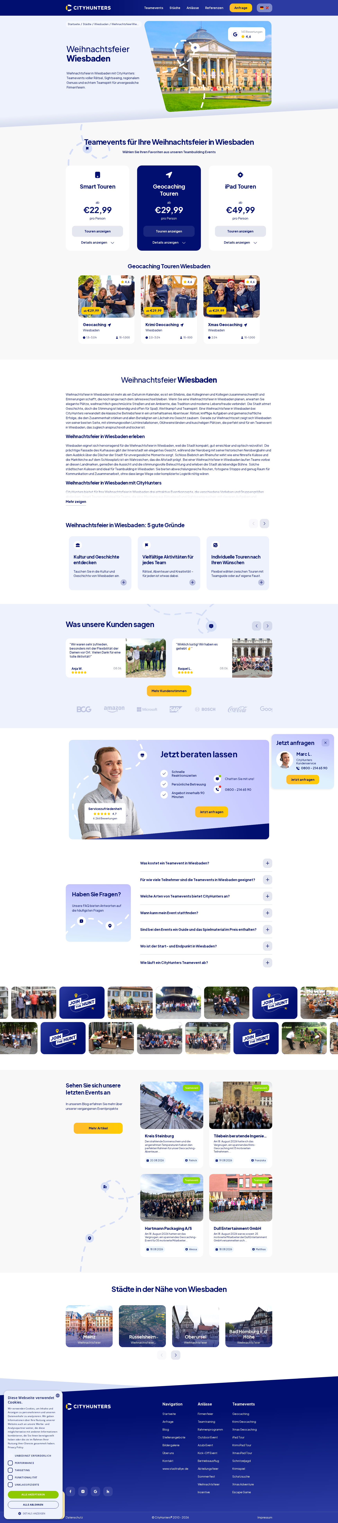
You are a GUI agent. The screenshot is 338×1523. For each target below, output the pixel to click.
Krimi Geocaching (244, 1421)
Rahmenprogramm (210, 1429)
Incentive (204, 1492)
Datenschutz (74, 1517)
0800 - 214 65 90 (238, 789)
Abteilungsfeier (208, 1468)
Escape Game (241, 1492)
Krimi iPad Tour (241, 1445)
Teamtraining (206, 1421)
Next (264, 523)
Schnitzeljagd (241, 1460)
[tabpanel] (100, 563)
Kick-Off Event (207, 1453)
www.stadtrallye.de (175, 1468)
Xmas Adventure (243, 1484)
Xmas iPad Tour (242, 1453)
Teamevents (153, 8)
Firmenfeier (205, 1413)
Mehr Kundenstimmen (169, 691)
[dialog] (33, 1455)
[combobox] (58, 1395)
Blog (166, 1429)
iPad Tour (238, 1437)
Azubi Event (205, 1445)
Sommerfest (206, 1476)
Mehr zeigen (76, 501)
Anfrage (168, 1421)
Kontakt (168, 1460)
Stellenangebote (174, 1437)
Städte (175, 8)
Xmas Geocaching (244, 1429)
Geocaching (240, 1413)
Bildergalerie (171, 1445)
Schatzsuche (241, 1476)
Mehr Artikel (98, 1128)
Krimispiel (238, 1468)
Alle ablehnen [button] (33, 1504)
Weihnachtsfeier (209, 1484)
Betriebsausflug (208, 1460)
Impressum (265, 1517)
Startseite (169, 1413)
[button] (33, 1513)
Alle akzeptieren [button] (33, 1494)
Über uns (168, 1453)
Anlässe (193, 8)
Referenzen (214, 8)
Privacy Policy (15, 1447)
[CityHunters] (88, 8)
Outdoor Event (208, 1437)
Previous (253, 523)
